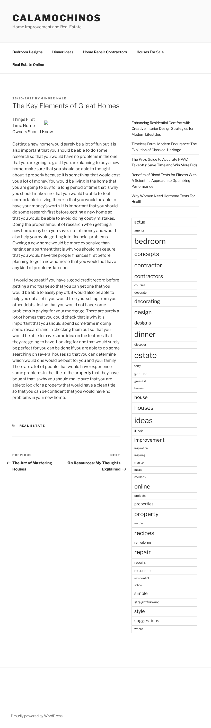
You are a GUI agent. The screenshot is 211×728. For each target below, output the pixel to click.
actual (140, 222)
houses (143, 407)
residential (141, 578)
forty (137, 366)
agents (139, 230)
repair (142, 552)
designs (142, 323)
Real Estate (32, 425)
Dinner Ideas (62, 52)
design (143, 312)
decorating (147, 301)
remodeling (142, 542)
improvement (149, 440)
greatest (140, 381)
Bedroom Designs (27, 52)
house (140, 397)
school (138, 585)
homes (139, 388)
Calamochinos (56, 18)
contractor (148, 265)
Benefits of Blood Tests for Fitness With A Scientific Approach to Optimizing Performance (164, 181)
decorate (140, 292)
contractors (148, 276)
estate (145, 355)
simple (141, 593)
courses (139, 285)
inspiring (139, 455)
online (142, 486)
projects (140, 496)
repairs (140, 562)
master (139, 462)
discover (140, 344)
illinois (138, 431)
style (139, 611)
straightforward (146, 602)
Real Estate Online (28, 64)
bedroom (150, 241)
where (138, 629)
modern (140, 477)
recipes (144, 533)
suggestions (146, 620)
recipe (138, 523)
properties (144, 504)
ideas (143, 420)
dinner (145, 334)
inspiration (141, 448)
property (82, 372)
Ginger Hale (53, 98)
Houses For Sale (150, 52)
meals (138, 470)
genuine (140, 374)
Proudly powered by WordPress (37, 716)
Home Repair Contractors (105, 52)
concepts (146, 254)
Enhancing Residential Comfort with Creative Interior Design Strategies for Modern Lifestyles (162, 128)
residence (142, 570)
